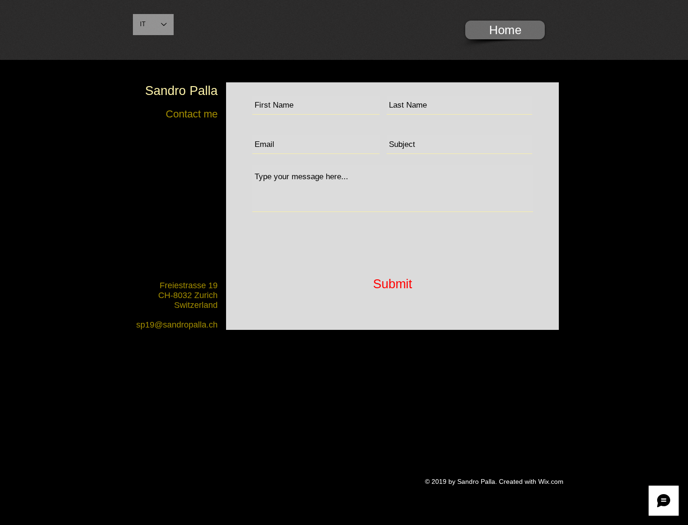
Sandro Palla (181, 91)
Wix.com (551, 481)
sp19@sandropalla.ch (177, 324)
